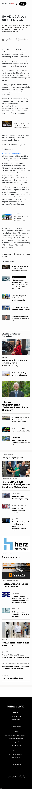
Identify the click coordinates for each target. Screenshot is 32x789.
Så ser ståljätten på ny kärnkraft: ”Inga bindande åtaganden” (22, 125)
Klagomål (16, 742)
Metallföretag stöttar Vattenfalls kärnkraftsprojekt (21, 218)
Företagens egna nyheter (12, 458)
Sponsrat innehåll (16, 745)
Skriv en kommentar (23, 254)
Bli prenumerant (16, 716)
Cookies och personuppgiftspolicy (16, 735)
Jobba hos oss (16, 761)
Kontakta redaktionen (16, 754)
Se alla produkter (16, 726)
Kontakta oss (16, 757)
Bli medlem (16, 719)
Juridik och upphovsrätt (16, 738)
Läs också (17, 121)
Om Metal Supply (16, 764)
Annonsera (16, 723)
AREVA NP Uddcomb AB (12, 154)
